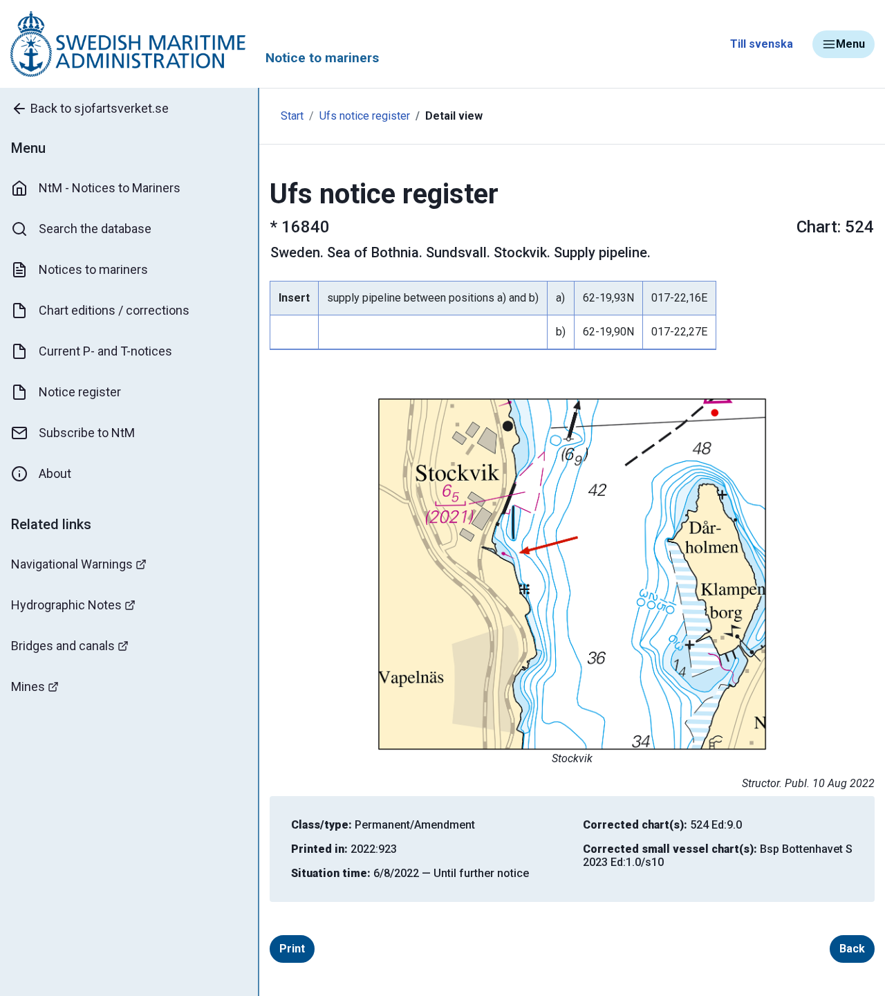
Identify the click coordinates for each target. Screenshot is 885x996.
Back (852, 948)
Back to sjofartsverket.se (99, 108)
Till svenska (761, 43)
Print (292, 948)
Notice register (80, 392)
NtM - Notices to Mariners (109, 188)
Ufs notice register (364, 115)
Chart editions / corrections (114, 310)
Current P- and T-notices (105, 351)
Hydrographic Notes (66, 605)
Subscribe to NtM (87, 432)
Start (292, 115)
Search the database (95, 228)
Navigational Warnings (72, 564)
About (55, 473)
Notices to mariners (93, 269)
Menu (850, 43)
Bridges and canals (63, 645)
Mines (28, 686)
